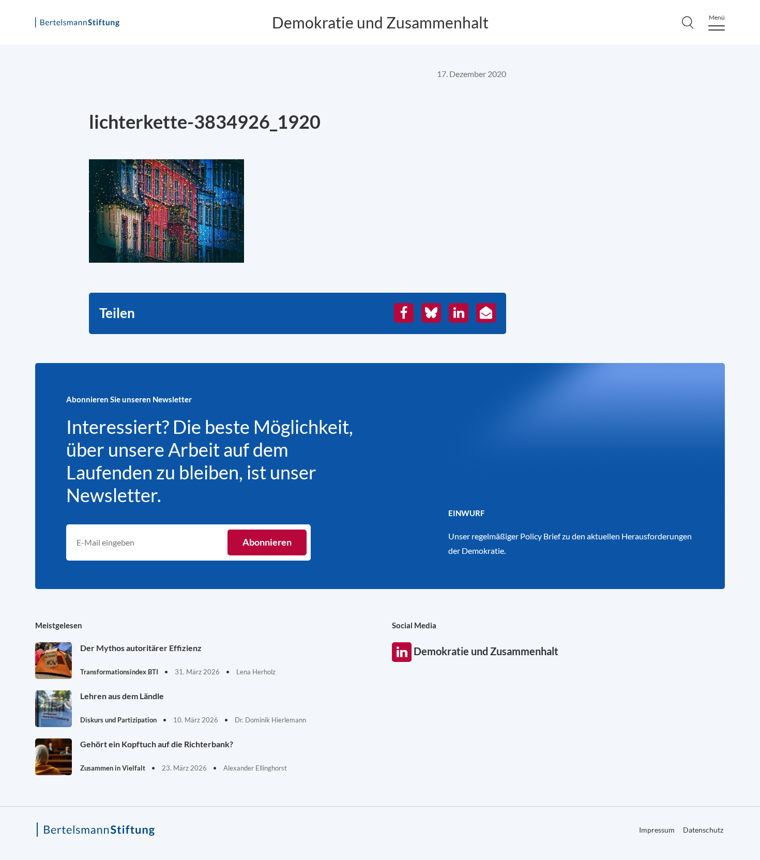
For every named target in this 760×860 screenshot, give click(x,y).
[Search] (687, 22)
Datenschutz (703, 830)
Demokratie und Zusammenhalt (380, 22)
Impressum (657, 830)
